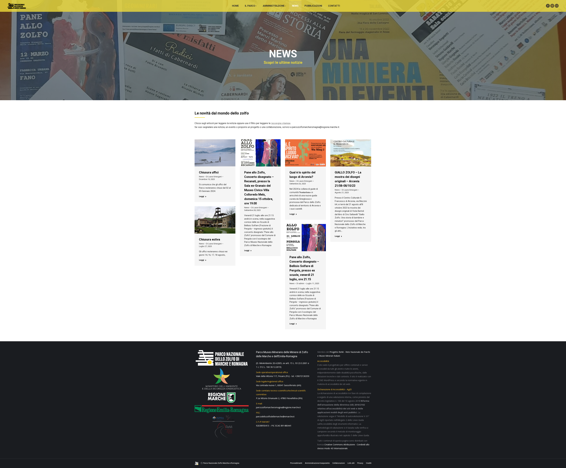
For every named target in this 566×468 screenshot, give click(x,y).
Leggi (201, 196)
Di (214, 177)
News (201, 177)
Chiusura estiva (209, 239)
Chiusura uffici (209, 172)
